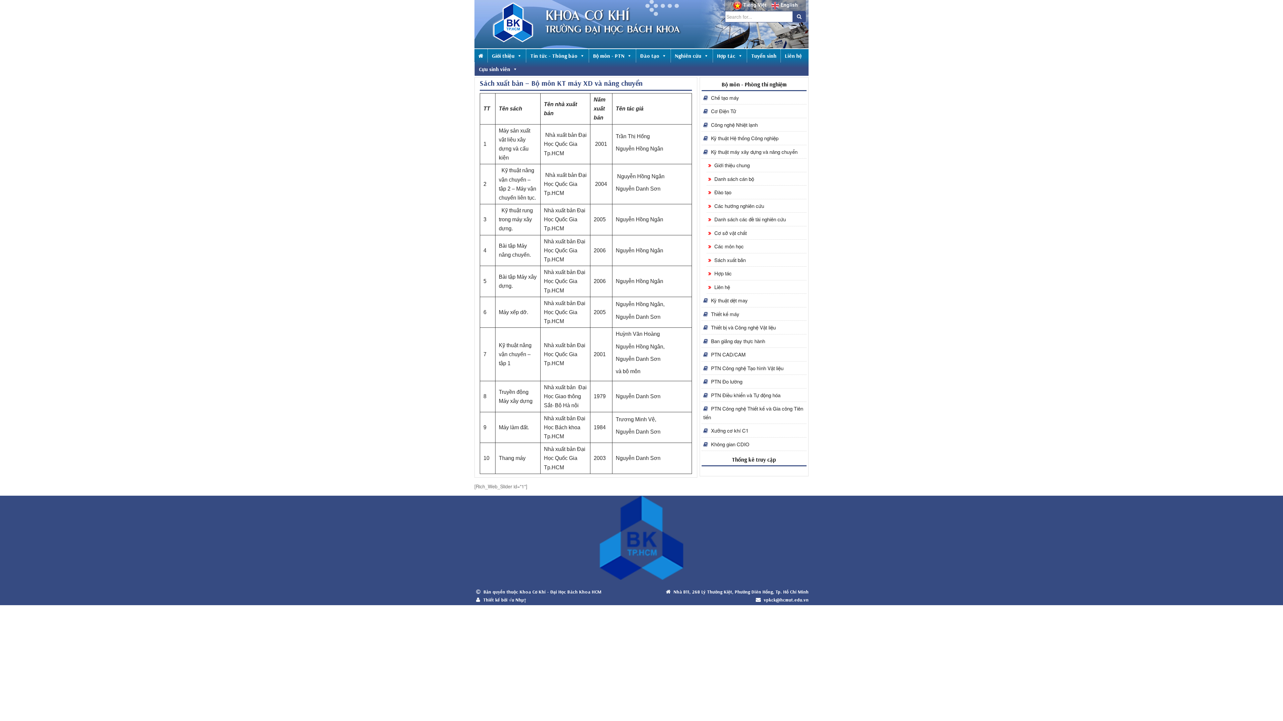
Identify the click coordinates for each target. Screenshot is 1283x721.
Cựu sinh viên (494, 69)
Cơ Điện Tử (723, 110)
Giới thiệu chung (731, 165)
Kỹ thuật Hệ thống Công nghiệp (744, 138)
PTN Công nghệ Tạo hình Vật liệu (746, 368)
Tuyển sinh (763, 55)
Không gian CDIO (729, 444)
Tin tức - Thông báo (553, 55)
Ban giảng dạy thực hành (737, 340)
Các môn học (728, 246)
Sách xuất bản (729, 259)
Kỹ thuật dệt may (729, 300)
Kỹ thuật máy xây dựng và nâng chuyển (754, 151)
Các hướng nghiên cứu (738, 205)
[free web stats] (754, 471)
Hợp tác (726, 55)
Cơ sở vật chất (730, 232)
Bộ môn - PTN (608, 55)
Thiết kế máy (724, 313)
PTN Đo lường (726, 381)
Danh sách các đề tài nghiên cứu (749, 219)
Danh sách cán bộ (733, 178)
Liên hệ (793, 55)
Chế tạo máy (724, 97)
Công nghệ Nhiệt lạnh (734, 124)
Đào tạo (649, 55)
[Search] (799, 16)
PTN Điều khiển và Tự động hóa (745, 395)
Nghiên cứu (688, 55)
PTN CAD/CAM (728, 354)
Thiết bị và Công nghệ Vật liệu (743, 327)
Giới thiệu (503, 55)
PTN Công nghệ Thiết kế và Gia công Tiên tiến (753, 413)
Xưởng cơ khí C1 (729, 430)
